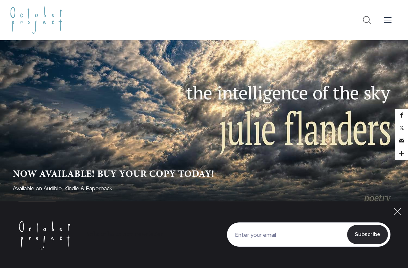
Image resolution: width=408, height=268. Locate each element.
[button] (388, 20)
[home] (36, 20)
